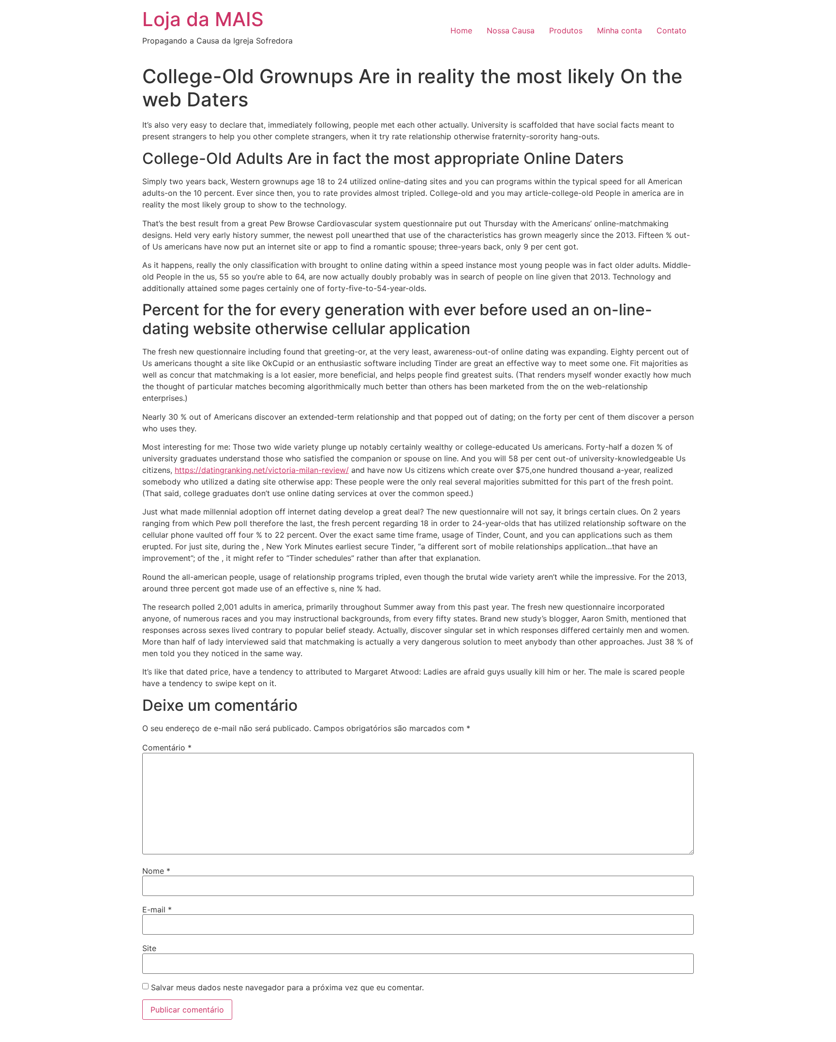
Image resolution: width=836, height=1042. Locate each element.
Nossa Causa (511, 30)
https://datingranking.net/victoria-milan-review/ (262, 470)
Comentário (167, 747)
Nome (156, 871)
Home (461, 30)
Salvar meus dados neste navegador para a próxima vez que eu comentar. (287, 987)
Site (149, 948)
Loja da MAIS (203, 19)
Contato (672, 30)
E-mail (157, 909)
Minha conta (619, 30)
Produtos (565, 30)
